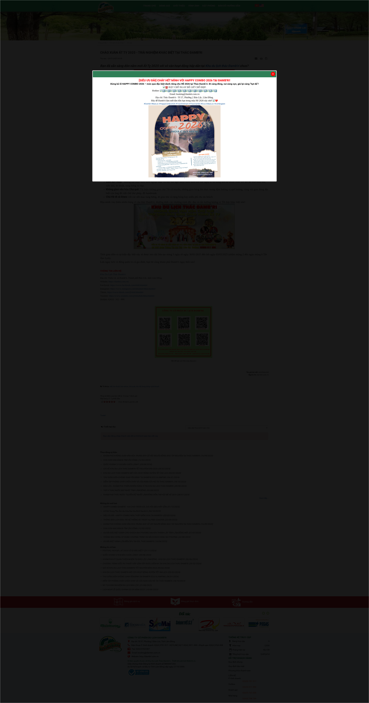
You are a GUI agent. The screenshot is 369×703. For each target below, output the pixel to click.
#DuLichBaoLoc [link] (207, 104)
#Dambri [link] (147, 104)
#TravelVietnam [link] (182, 104)
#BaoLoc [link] (155, 104)
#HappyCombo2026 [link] (167, 104)
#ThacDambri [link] (194, 104)
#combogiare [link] (219, 104)
